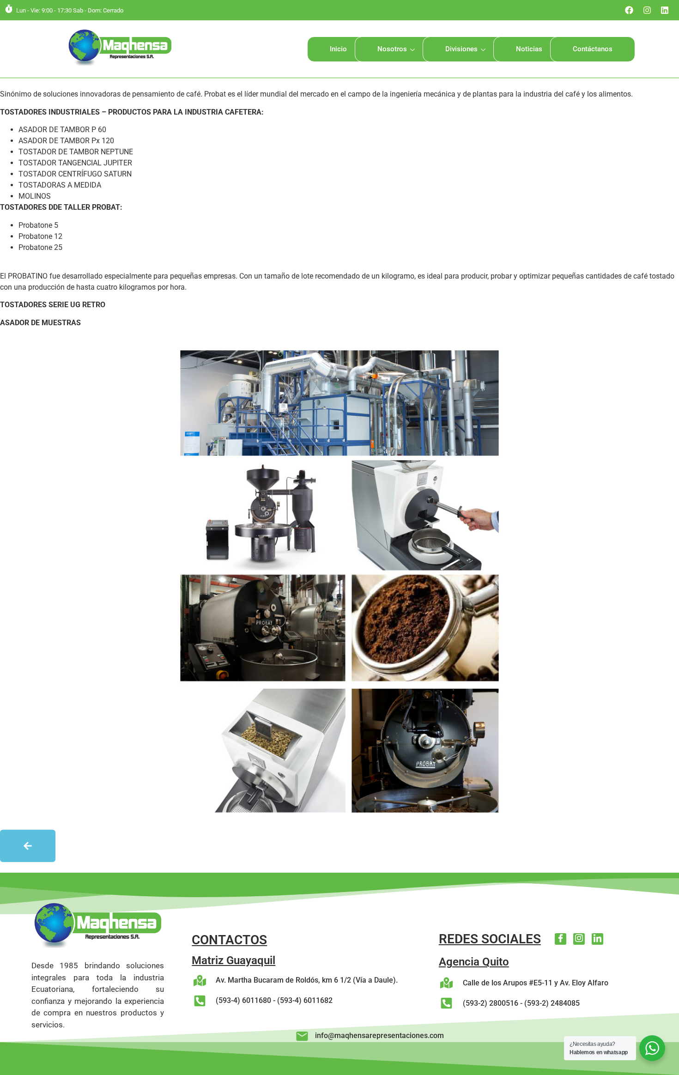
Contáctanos (592, 49)
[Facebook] (629, 10)
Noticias (529, 49)
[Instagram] (647, 10)
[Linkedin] (665, 10)
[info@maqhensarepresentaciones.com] (302, 1036)
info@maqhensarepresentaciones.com (379, 1035)
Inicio (338, 49)
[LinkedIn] (597, 939)
